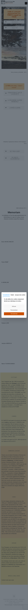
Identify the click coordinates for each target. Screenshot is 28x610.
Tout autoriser (14, 313)
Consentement (6, 294)
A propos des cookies (20, 294)
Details (12, 294)
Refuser (14, 306)
